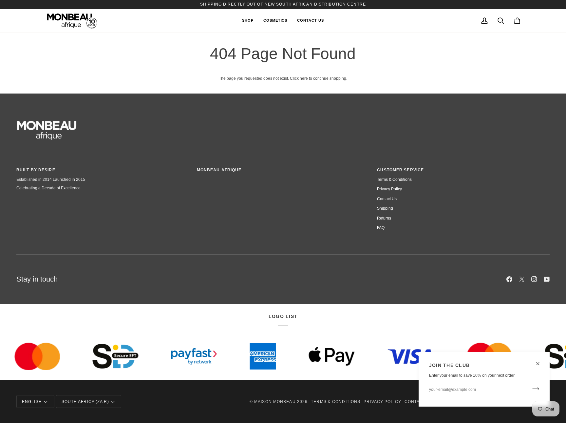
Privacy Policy (389, 189)
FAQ (381, 227)
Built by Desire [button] (35, 170)
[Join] (533, 389)
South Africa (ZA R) (85, 401)
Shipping (385, 208)
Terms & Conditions (394, 179)
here (304, 78)
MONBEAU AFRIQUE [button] (219, 170)
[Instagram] (534, 279)
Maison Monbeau (275, 401)
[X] (522, 279)
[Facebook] (509, 279)
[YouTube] (547, 279)
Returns (384, 218)
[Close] (541, 363)
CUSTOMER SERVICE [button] (400, 170)
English (32, 401)
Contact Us (387, 199)
